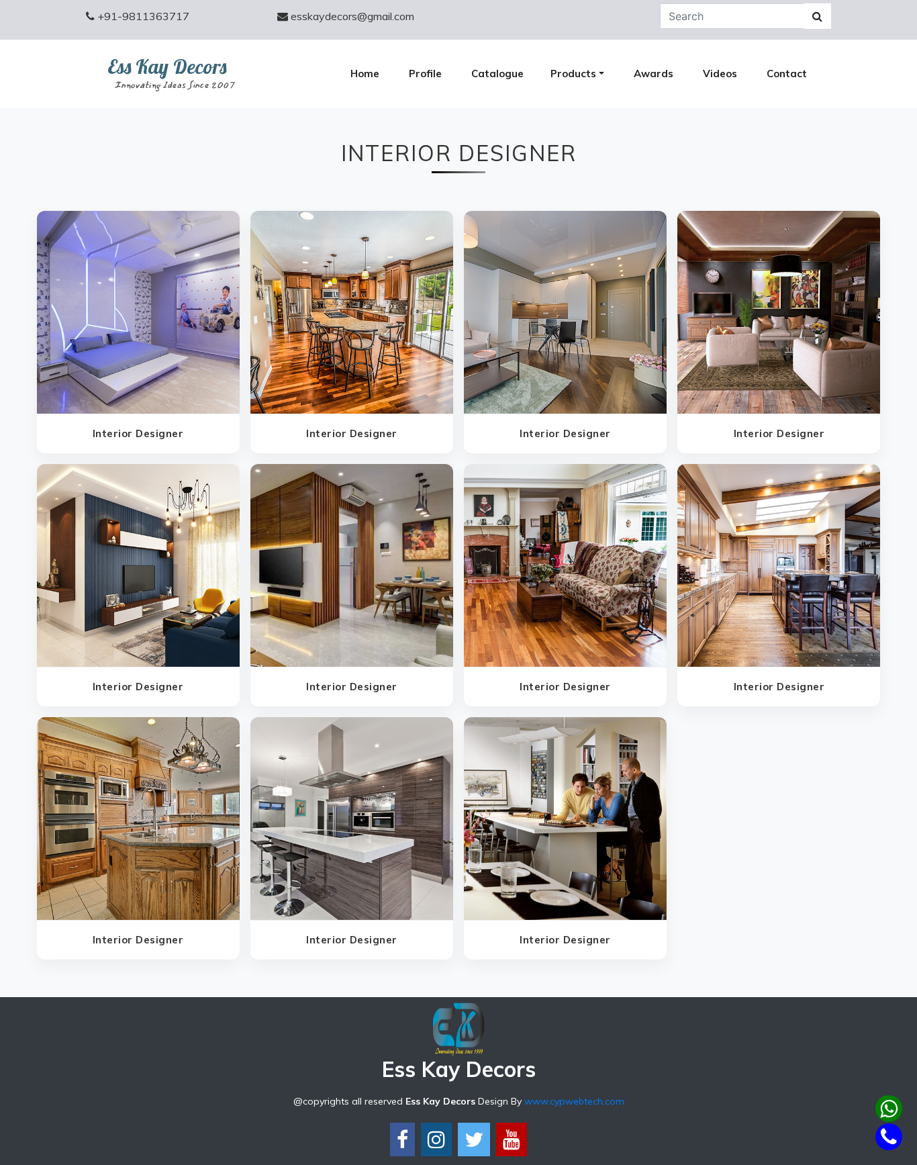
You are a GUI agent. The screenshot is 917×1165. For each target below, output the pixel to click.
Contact (787, 73)
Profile (425, 73)
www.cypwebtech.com (574, 1101)
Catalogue (497, 73)
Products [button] (573, 73)
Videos (720, 73)
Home (364, 73)
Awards (653, 73)
